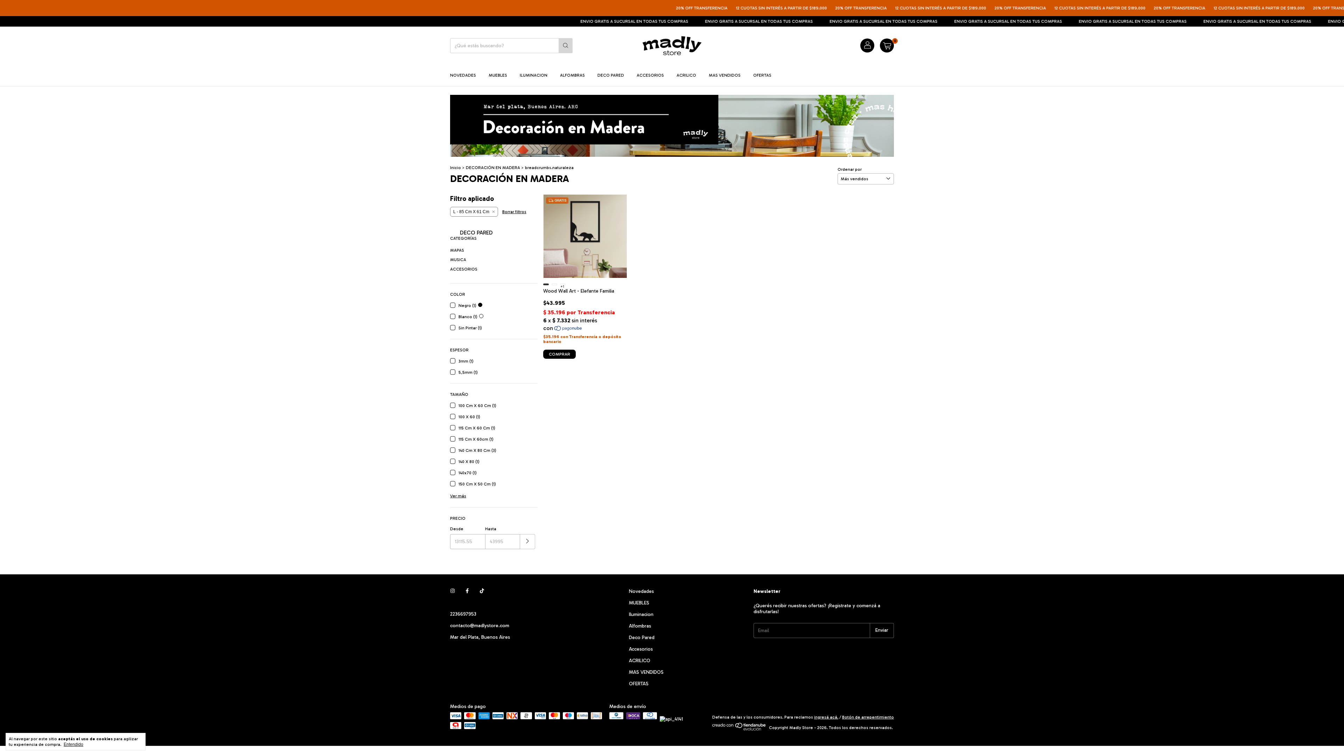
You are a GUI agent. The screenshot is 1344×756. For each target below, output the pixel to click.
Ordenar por (850, 169)
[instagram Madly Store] (452, 591)
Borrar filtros (514, 211)
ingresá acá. (826, 717)
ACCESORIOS (463, 269)
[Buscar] (566, 45)
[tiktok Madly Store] (481, 591)
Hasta (490, 528)
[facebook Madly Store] (467, 591)
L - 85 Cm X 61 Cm (471, 211)
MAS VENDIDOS (725, 75)
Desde (456, 528)
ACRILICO (686, 75)
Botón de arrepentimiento (868, 717)
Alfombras (572, 75)
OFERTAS (762, 75)
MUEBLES (498, 75)
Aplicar (527, 541)
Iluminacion (533, 75)
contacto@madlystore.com (479, 626)
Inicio (455, 167)
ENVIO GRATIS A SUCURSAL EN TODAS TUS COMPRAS (592, 21)
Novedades (463, 75)
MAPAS (457, 250)
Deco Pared (610, 75)
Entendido (73, 744)
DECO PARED (475, 232)
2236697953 (463, 614)
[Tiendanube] (739, 729)
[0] (887, 45)
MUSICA (458, 259)
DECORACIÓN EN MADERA (493, 167)
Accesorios (650, 75)
